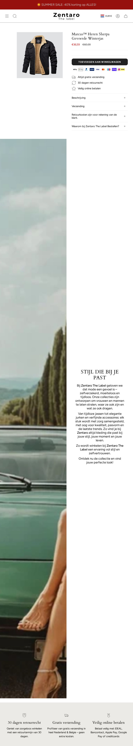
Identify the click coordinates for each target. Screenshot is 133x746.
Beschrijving (79, 97)
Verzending (78, 106)
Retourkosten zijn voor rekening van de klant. (94, 116)
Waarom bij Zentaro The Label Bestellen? (95, 126)
